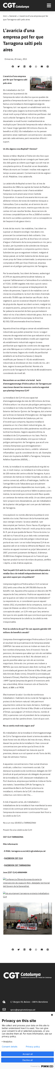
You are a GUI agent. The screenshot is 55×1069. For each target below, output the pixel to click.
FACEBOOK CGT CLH (13, 858)
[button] (13, 66)
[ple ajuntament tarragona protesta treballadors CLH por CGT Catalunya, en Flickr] (27, 895)
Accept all (28, 1054)
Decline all (27, 1060)
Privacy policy (33, 1046)
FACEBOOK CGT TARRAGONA (17, 865)
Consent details (9, 1046)
